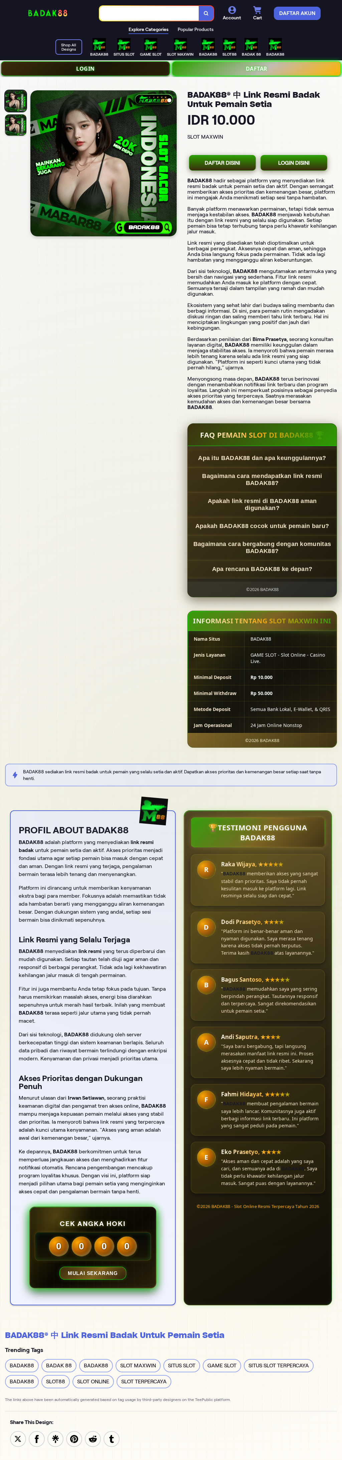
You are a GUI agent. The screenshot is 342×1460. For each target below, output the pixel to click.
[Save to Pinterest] (74, 1438)
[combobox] (149, 13)
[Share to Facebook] (37, 1438)
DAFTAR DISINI (222, 163)
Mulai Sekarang (93, 1273)
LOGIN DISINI (294, 163)
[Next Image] (171, 164)
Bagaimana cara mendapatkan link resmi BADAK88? (262, 479)
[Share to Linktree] (55, 1438)
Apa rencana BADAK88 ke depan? (262, 569)
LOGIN (85, 68)
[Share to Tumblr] (112, 1438)
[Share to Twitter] (18, 1438)
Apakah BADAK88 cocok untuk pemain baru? (262, 526)
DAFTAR (257, 68)
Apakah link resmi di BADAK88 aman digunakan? (262, 504)
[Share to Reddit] (93, 1438)
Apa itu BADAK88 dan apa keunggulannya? (262, 458)
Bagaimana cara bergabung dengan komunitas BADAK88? (262, 547)
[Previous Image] (35, 164)
